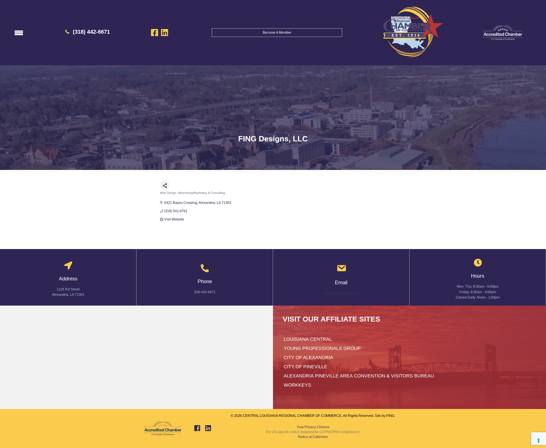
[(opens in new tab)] (502, 32)
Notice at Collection (313, 437)
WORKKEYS (297, 385)
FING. (390, 416)
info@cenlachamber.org (341, 293)
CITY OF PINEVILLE (305, 366)
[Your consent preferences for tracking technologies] (538, 440)
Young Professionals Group (322, 348)
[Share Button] (165, 185)
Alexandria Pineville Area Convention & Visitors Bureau (359, 375)
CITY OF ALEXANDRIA (308, 357)
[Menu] (19, 32)
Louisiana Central (308, 339)
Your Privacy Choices (313, 427)
